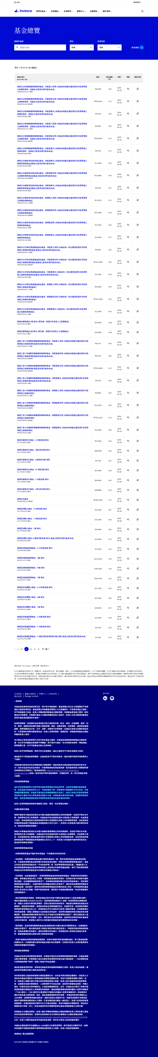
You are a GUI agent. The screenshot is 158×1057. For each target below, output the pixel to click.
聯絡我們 (137, 2)
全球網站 (18, 693)
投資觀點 (54, 11)
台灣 (18, 2)
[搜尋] (142, 11)
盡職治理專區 (30, 693)
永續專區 (93, 11)
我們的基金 (40, 11)
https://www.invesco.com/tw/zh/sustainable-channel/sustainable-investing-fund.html (50, 1017)
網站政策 (53, 693)
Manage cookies (31, 696)
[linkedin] (105, 698)
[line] (112, 698)
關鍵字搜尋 (18, 41)
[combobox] (82, 47)
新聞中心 (42, 693)
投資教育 (67, 11)
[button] (136, 47)
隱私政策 (18, 696)
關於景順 (106, 11)
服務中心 (80, 11)
